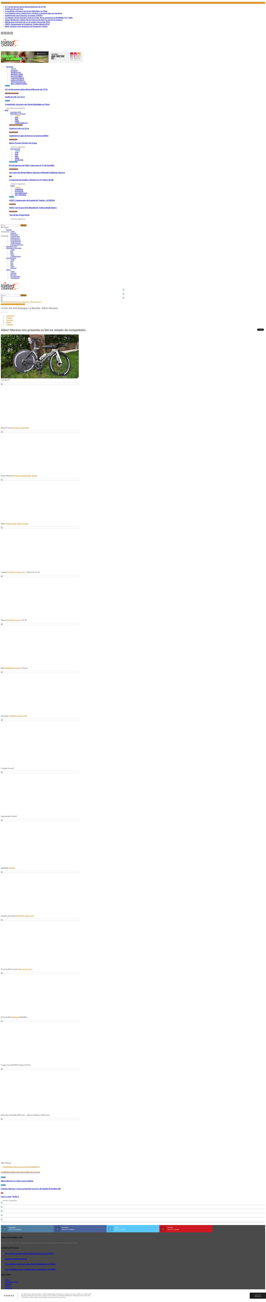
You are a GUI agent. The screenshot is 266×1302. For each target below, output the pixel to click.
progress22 (25, 1167)
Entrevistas (15, 73)
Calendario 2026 (15, 112)
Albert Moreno (14, 1167)
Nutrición (19, 160)
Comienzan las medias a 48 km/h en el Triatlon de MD (31, 180)
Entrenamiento (15, 149)
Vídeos (12, 186)
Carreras (19, 189)
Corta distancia (17, 78)
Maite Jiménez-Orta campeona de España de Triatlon (26, 26)
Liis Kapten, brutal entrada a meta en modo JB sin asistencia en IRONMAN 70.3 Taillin (39, 18)
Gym (16, 152)
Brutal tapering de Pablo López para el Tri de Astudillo (31, 165)
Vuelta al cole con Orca (14, 9)
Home (7, 1280)
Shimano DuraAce (25, 969)
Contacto (8, 1288)
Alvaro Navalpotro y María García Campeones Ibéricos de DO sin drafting (33, 20)
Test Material (20, 195)
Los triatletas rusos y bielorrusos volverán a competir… (31, 1269)
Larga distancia (17, 80)
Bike (16, 119)
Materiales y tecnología (11, 93)
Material (8, 1284)
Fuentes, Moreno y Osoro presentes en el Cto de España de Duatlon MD (31, 1189)
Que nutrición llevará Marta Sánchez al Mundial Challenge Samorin (37, 172)
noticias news (16, 76)
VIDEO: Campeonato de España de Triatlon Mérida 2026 (27, 24)
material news (16, 74)
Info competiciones (18, 84)
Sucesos (14, 71)
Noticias (9, 67)
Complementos (21, 123)
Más (6, 110)
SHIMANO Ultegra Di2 (16, 572)
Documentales (21, 193)
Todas (13, 69)
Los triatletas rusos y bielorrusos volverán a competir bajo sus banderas (33, 13)
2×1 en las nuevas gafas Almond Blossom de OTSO (25, 7)
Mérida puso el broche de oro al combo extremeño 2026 (27, 22)
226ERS (12, 868)
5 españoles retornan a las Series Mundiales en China (26, 11)
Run (16, 117)
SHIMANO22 (35, 1167)
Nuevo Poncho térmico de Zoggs (23, 143)
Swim (17, 121)
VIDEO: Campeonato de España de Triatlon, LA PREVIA (32, 200)
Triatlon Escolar (17, 82)
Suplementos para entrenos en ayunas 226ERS (23, 15)
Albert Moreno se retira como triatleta (17, 1181)
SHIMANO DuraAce (14, 620)
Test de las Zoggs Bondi (19, 215)
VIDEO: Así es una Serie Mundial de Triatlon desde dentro (33, 208)
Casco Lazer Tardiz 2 (10, 1196)
